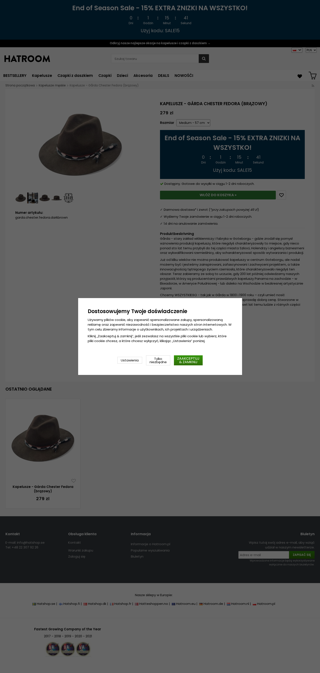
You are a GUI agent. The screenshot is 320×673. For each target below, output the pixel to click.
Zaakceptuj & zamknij (188, 360)
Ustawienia (130, 360)
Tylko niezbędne (158, 360)
